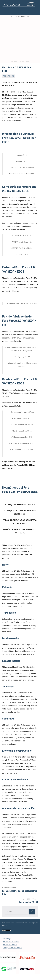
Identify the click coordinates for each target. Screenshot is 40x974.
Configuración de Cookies (12, 948)
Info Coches (29, 923)
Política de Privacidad (11, 942)
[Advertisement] (20, 39)
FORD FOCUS (8, 76)
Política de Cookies (10, 945)
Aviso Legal (7, 939)
